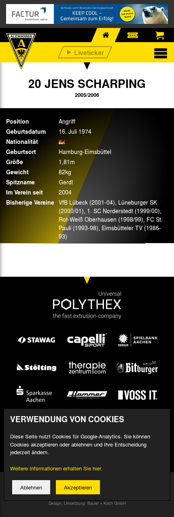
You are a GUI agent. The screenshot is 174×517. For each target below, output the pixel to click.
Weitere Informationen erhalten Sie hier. (56, 468)
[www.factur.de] (87, 14)
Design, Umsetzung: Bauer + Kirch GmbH (87, 503)
